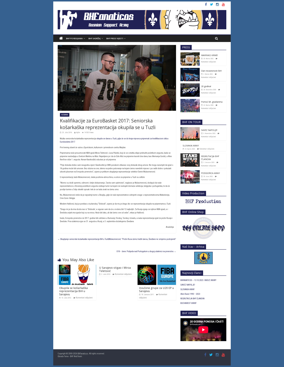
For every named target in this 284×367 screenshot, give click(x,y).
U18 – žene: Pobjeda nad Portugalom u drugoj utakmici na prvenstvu (146, 251)
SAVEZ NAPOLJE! (209, 130)
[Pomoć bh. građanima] (190, 100)
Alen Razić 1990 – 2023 (190, 294)
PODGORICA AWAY (210, 173)
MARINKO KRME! (209, 55)
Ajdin (78, 132)
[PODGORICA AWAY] (190, 172)
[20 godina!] (190, 85)
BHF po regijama (74, 38)
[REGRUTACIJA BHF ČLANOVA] (190, 155)
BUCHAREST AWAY (188, 303)
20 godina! (206, 86)
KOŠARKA (64, 115)
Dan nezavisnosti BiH (211, 70)
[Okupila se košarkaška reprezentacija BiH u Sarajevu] (77, 266)
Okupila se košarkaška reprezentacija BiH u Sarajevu (73, 291)
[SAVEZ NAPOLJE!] (190, 129)
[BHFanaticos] (142, 11)
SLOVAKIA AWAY (191, 145)
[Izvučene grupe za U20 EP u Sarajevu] (157, 266)
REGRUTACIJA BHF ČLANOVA (210, 158)
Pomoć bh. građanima (211, 101)
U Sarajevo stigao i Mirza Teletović (115, 269)
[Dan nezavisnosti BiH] (190, 69)
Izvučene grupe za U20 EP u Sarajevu (156, 289)
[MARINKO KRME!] (190, 54)
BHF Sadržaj (94, 38)
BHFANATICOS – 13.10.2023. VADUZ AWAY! (198, 280)
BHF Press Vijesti (114, 38)
